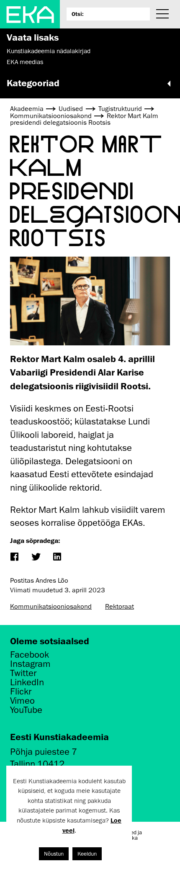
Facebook (29, 654)
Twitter (23, 673)
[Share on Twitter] (35, 557)
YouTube (26, 710)
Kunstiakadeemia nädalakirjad (48, 51)
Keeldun (87, 853)
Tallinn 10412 (37, 763)
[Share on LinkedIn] (56, 557)
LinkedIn (27, 682)
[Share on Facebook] (14, 557)
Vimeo (22, 700)
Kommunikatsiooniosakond (51, 606)
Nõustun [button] (54, 853)
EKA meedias (25, 62)
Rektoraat (119, 606)
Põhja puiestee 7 (43, 751)
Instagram (30, 664)
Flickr (20, 691)
